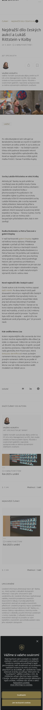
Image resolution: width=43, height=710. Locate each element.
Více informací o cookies (21, 684)
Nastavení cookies (21, 682)
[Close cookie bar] (37, 641)
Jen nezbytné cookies (21, 703)
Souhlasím (21, 695)
